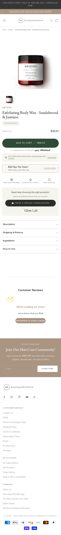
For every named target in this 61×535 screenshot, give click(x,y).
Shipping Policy (9, 427)
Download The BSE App (14, 494)
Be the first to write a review (30, 320)
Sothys (10, 30)
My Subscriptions (10, 463)
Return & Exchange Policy (14, 422)
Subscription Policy (11, 436)
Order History (9, 472)
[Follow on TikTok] (34, 397)
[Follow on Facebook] (4, 397)
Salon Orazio (8, 503)
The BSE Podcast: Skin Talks (15, 499)
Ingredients (9, 241)
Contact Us (8, 413)
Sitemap (6, 450)
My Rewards (8, 467)
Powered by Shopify (46, 516)
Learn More (52, 157)
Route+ (6, 441)
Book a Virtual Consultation (32, 203)
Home (4, 30)
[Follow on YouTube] (27, 397)
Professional (11, 123)
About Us (7, 489)
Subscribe (47, 369)
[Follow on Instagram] (11, 397)
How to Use (9, 249)
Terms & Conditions (11, 431)
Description (9, 224)
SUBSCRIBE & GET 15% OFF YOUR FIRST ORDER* (30, 11)
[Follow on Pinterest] (19, 397)
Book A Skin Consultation (14, 477)
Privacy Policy (9, 445)
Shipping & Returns (13, 233)
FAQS (5, 417)
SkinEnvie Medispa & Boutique (16, 508)
